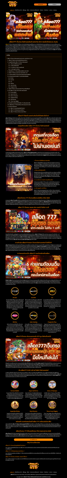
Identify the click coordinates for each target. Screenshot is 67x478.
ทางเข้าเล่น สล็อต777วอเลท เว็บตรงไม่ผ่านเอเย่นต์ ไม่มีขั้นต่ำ (20, 74)
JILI (11, 81)
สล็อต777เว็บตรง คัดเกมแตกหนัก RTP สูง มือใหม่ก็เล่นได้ (19, 88)
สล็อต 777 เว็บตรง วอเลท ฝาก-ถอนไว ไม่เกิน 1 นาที (18, 72)
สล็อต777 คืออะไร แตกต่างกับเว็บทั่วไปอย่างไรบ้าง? (18, 60)
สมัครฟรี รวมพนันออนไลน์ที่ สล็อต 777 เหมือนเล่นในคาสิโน (19, 103)
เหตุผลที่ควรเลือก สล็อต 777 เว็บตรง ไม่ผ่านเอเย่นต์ (18, 62)
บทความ (50, 10)
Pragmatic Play (14, 87)
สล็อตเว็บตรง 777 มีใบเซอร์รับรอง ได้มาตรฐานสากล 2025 (20, 104)
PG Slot (11, 78)
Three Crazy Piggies (15, 101)
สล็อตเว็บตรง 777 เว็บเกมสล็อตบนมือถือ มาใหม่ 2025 (19, 71)
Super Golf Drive (14, 94)
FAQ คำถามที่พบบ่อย (13, 106)
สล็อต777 (12, 10)
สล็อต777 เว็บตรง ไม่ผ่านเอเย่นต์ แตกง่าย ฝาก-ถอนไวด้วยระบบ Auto (20, 58)
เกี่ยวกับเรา (46, 10)
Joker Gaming (13, 85)
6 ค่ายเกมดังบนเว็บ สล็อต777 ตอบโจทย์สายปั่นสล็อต (18, 76)
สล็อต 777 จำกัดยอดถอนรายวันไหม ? (17, 110)
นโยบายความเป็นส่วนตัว (34, 10)
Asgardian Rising (14, 97)
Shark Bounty (13, 99)
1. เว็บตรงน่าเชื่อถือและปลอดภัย (16, 64)
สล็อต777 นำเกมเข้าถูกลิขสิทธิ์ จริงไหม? (17, 108)
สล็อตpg (24, 10)
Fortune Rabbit (13, 92)
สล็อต (28, 10)
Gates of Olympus (14, 95)
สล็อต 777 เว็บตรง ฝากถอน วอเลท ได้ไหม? (18, 111)
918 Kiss (12, 83)
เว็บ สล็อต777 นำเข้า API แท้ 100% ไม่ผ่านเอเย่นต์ (18, 90)
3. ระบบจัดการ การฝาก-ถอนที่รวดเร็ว (17, 67)
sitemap (55, 10)
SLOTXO (12, 80)
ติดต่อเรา (41, 10)
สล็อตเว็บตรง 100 (18, 10)
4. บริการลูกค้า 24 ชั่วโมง (15, 69)
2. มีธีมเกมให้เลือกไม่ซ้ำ (15, 65)
